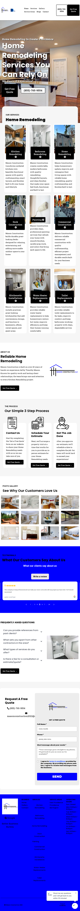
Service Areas (29, 12)
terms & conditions (57, 761)
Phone (40, 735)
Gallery (42, 8)
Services (33, 8)
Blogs (39, 12)
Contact (46, 12)
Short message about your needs (51, 745)
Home (26, 8)
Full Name (42, 724)
